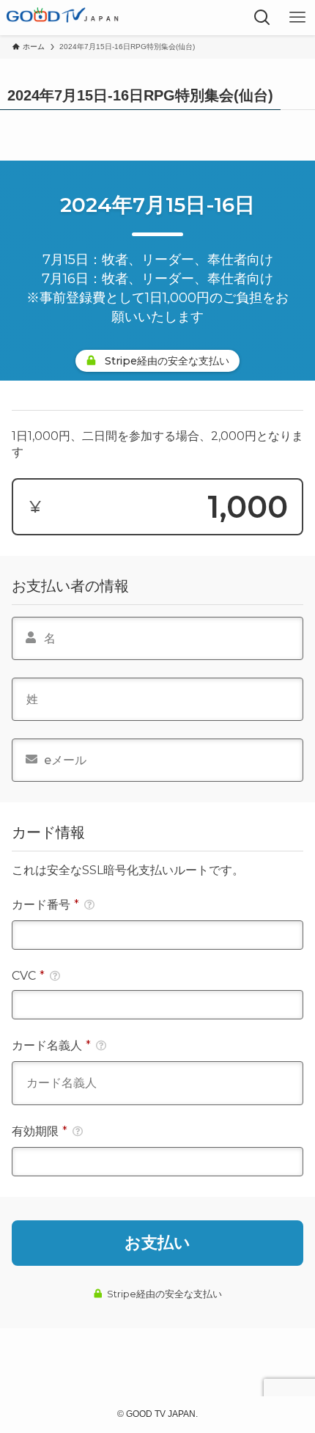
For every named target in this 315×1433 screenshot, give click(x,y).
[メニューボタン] (297, 17)
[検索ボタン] (262, 17)
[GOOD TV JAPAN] (63, 17)
